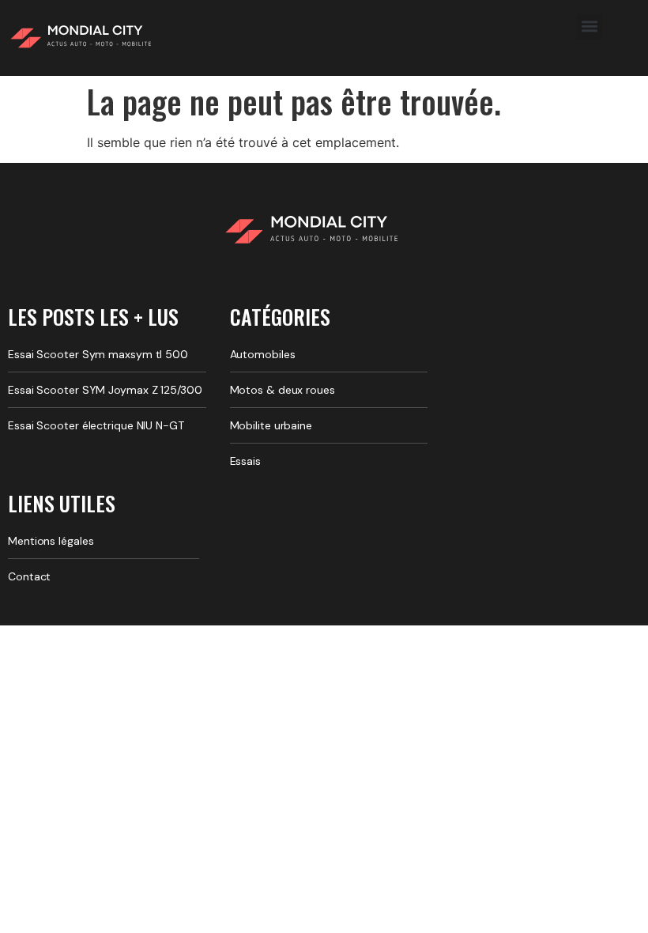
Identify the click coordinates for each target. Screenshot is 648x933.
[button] (589, 26)
